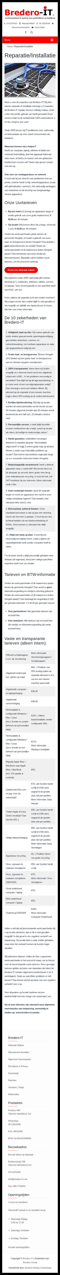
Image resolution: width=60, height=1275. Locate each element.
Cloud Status (39, 27)
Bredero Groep (30, 1262)
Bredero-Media (32, 1268)
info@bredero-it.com (18, 1179)
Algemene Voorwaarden (19, 1059)
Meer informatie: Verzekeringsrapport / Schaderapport (41, 657)
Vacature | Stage (16, 1087)
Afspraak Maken (28, 23)
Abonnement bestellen (18, 1052)
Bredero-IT (28, 1258)
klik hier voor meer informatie (18, 309)
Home (10, 46)
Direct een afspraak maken (21, 270)
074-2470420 (11, 23)
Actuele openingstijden (18, 1247)
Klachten (12, 1080)
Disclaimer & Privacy (18, 1066)
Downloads (13, 1073)
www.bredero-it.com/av (27, 1012)
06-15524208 (44, 23)
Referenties (13, 1094)
